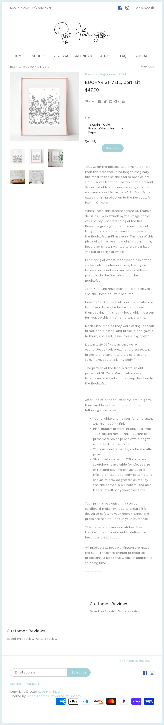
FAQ (123, 56)
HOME (19, 56)
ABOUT (106, 56)
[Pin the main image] (110, 101)
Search (15, 684)
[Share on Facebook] (99, 101)
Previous (147, 66)
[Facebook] (120, 7)
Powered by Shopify (66, 696)
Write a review (129, 611)
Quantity (91, 141)
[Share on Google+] (116, 101)
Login (15, 7)
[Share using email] (123, 101)
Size (88, 117)
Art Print (119, 74)
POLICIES (33, 684)
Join (27, 7)
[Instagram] (127, 7)
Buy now (112, 148)
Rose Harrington (97, 74)
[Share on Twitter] (105, 101)
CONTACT (142, 56)
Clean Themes (38, 696)
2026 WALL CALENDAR (73, 56)
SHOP (37, 56)
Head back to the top (134, 661)
